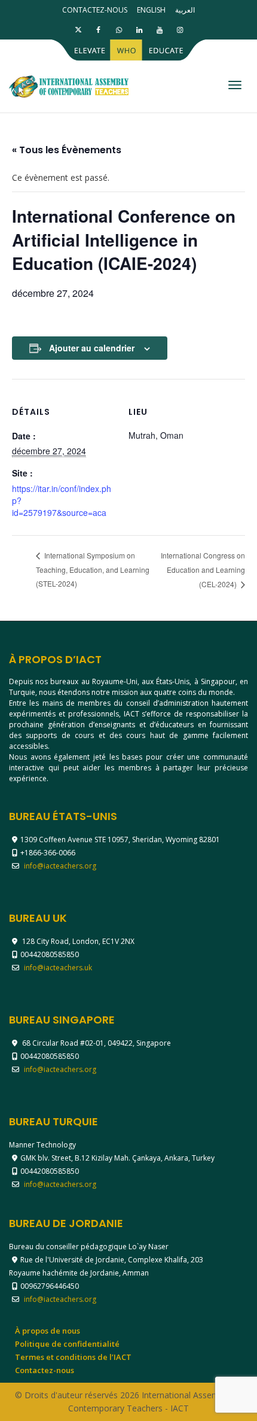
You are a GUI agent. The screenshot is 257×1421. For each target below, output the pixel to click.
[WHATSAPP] (118, 30)
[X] (78, 30)
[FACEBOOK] (98, 30)
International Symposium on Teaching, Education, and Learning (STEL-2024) (92, 569)
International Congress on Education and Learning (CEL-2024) (203, 570)
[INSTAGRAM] (179, 30)
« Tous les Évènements (66, 150)
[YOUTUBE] (159, 30)
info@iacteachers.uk (58, 967)
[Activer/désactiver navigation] (235, 85)
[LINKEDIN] (139, 30)
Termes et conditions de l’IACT (73, 1357)
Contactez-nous (94, 10)
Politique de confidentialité (67, 1343)
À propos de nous (47, 1330)
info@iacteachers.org (60, 866)
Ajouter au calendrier (91, 348)
